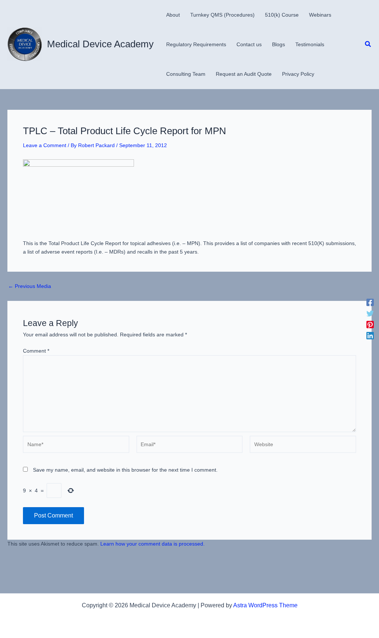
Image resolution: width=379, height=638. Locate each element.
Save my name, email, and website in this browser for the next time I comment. (125, 470)
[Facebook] (370, 302)
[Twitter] (370, 313)
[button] (368, 44)
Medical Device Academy (100, 44)
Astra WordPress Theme (265, 605)
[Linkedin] (370, 335)
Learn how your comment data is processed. (152, 544)
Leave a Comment (44, 145)
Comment (36, 351)
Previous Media (29, 286)
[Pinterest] (370, 324)
